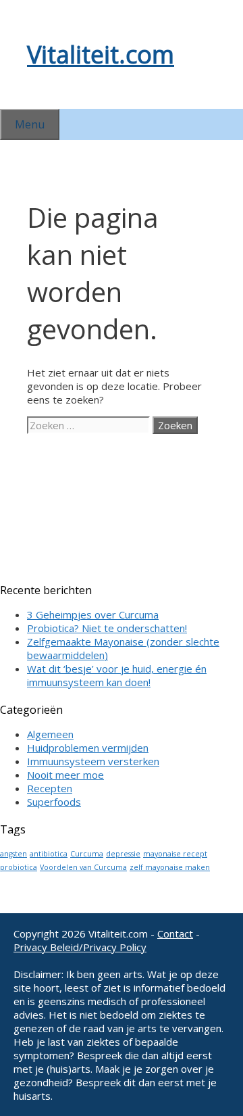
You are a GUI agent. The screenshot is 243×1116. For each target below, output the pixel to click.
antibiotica (49, 853)
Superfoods (54, 801)
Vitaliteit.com (100, 54)
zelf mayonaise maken (170, 867)
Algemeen (50, 734)
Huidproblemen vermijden (87, 747)
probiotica (18, 867)
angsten (13, 853)
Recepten (49, 788)
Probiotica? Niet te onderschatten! (107, 628)
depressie (123, 853)
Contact (175, 933)
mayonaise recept (175, 853)
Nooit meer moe (65, 774)
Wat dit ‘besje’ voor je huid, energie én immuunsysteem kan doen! (117, 675)
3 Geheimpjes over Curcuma (93, 614)
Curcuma (86, 853)
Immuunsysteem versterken (93, 761)
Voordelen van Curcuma (83, 867)
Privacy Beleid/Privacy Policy (80, 947)
